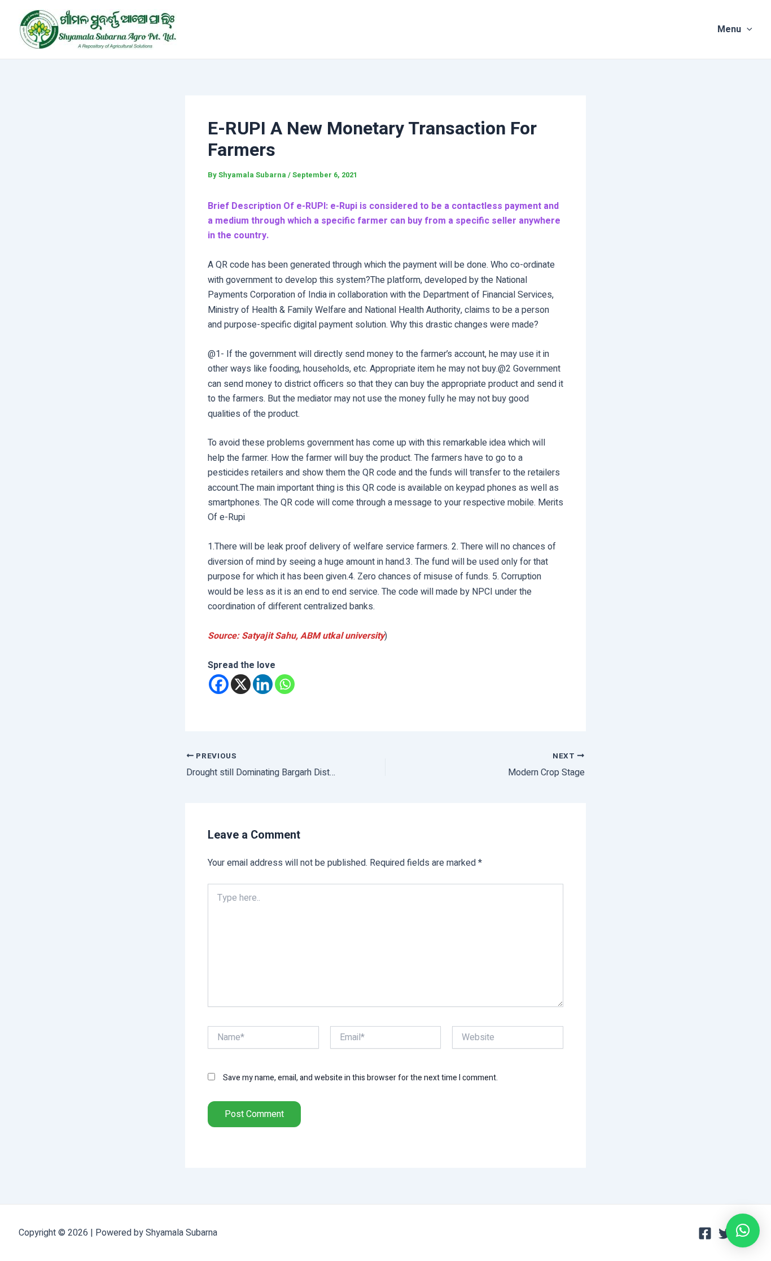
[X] (241, 684)
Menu (729, 29)
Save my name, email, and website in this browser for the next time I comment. (360, 1078)
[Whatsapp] (285, 684)
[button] (743, 1230)
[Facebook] (219, 684)
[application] (746, 29)
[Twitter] (725, 1233)
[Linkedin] (263, 684)
